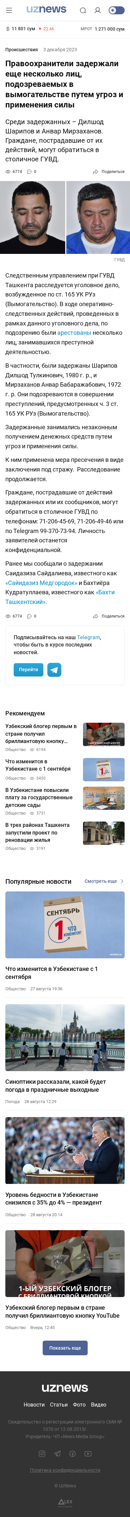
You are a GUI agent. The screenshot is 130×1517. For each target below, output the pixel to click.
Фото (79, 1405)
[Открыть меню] (9, 10)
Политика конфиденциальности (65, 1470)
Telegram (88, 637)
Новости (34, 1405)
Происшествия (21, 49)
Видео (98, 1405)
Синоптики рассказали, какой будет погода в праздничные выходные (55, 1085)
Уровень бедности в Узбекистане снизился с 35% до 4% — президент (53, 1198)
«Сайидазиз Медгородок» (41, 582)
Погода (12, 1101)
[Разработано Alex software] (65, 1503)
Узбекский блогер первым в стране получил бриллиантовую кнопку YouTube (62, 1311)
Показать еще (65, 1348)
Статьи (59, 1405)
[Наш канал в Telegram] (57, 1454)
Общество (15, 988)
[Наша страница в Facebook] (73, 1454)
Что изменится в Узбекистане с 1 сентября (51, 972)
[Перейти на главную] (46, 9)
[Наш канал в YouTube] (88, 1454)
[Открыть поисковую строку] (83, 10)
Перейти (28, 669)
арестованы (74, 332)
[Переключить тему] (117, 10)
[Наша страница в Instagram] (42, 1454)
